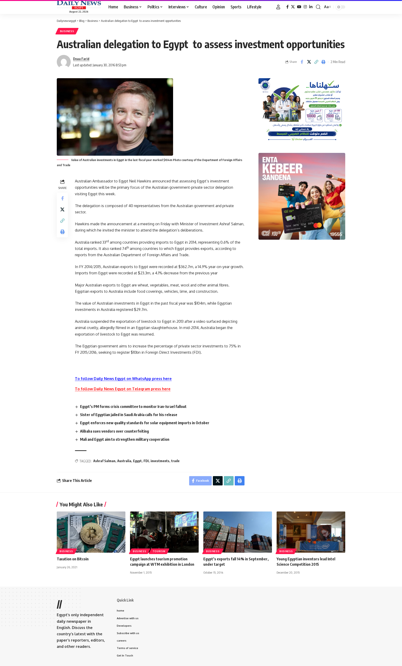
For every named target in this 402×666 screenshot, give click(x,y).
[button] (278, 7)
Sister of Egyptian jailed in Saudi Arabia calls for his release (128, 414)
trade (175, 461)
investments (160, 461)
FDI (146, 461)
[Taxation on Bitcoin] (91, 532)
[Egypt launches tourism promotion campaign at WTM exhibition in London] (164, 532)
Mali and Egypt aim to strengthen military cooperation (124, 439)
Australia (124, 461)
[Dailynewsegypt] (79, 4)
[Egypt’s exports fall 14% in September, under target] (237, 532)
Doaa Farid (81, 59)
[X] (293, 7)
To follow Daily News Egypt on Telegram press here (123, 389)
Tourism (159, 551)
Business (67, 31)
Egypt (137, 461)
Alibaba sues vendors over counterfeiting (114, 431)
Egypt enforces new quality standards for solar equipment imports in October (144, 422)
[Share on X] (309, 62)
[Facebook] (287, 7)
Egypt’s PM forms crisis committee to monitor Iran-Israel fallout (133, 406)
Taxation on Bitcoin (73, 559)
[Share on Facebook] (301, 62)
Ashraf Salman (104, 461)
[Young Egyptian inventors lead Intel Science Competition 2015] (311, 532)
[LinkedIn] (311, 7)
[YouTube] (299, 7)
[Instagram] (305, 7)
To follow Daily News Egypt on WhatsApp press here (123, 378)
